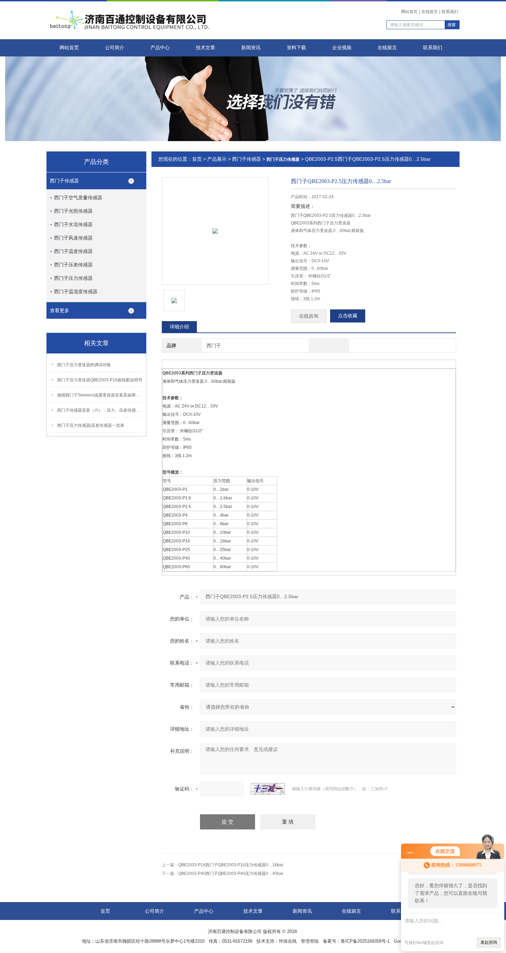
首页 (197, 159)
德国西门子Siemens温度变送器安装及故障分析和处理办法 (100, 395)
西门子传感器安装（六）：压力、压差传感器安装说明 (100, 410)
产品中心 (160, 47)
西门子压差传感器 (73, 264)
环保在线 (288, 941)
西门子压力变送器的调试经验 (84, 364)
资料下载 (296, 47)
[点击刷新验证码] (268, 789)
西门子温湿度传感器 (75, 291)
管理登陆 (310, 941)
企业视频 (341, 47)
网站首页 (409, 11)
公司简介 (114, 47)
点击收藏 (347, 315)
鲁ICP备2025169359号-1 (365, 941)
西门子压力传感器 (73, 278)
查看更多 (59, 310)
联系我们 (450, 11)
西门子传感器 (64, 180)
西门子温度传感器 (73, 251)
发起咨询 (489, 942)
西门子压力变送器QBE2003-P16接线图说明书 (99, 380)
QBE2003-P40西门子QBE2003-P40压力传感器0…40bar (230, 873)
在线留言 (429, 11)
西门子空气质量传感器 (78, 197)
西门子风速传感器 (73, 238)
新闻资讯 (251, 47)
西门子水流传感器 (73, 224)
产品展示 (216, 159)
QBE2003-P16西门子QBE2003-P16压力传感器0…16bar (230, 864)
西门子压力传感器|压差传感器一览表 (90, 425)
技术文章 (205, 47)
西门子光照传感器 (73, 211)
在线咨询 (308, 316)
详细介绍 (179, 326)
